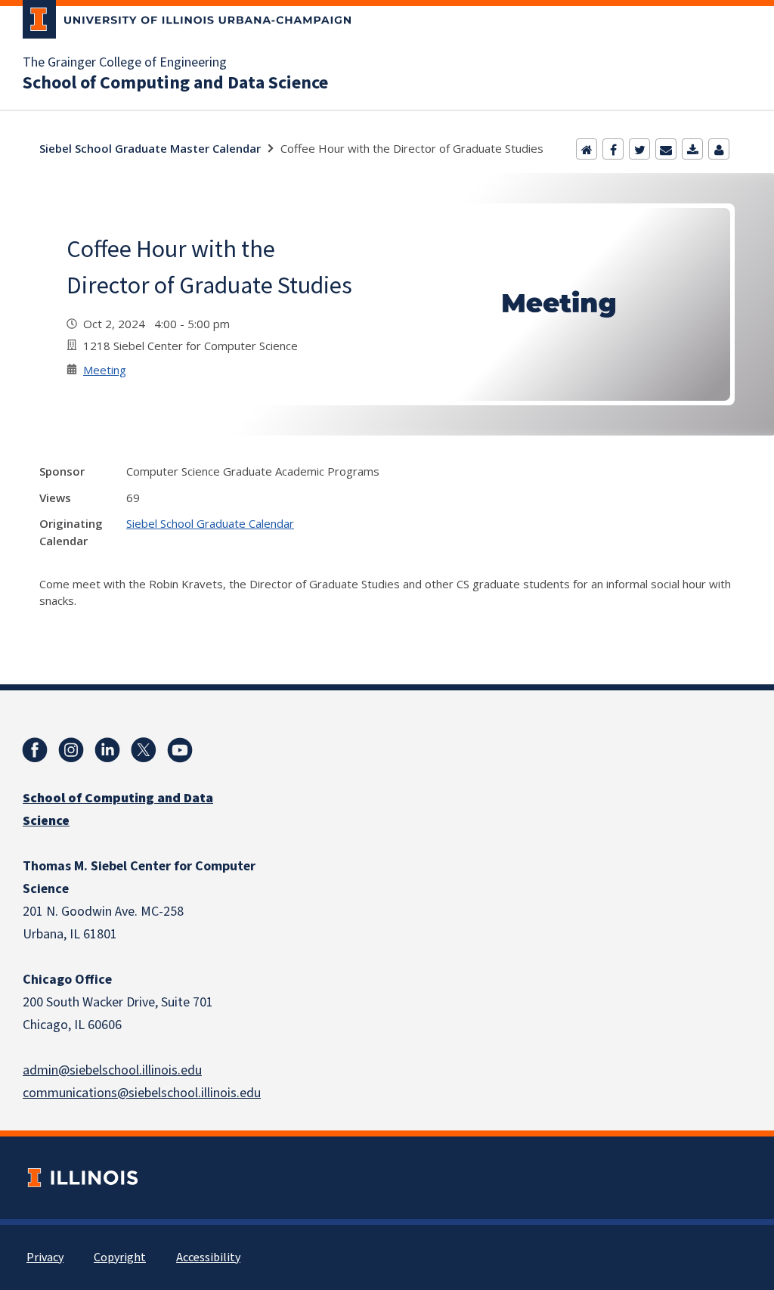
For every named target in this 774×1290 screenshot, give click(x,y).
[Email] (665, 149)
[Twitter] (639, 149)
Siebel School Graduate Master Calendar (150, 148)
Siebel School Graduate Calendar (210, 523)
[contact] (718, 149)
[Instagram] (71, 750)
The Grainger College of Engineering (125, 63)
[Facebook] (613, 149)
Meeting (104, 369)
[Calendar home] (586, 149)
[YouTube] (180, 750)
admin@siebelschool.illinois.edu (112, 1070)
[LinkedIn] (107, 750)
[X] (143, 750)
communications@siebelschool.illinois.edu (142, 1093)
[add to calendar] (692, 149)
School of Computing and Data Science (175, 83)
